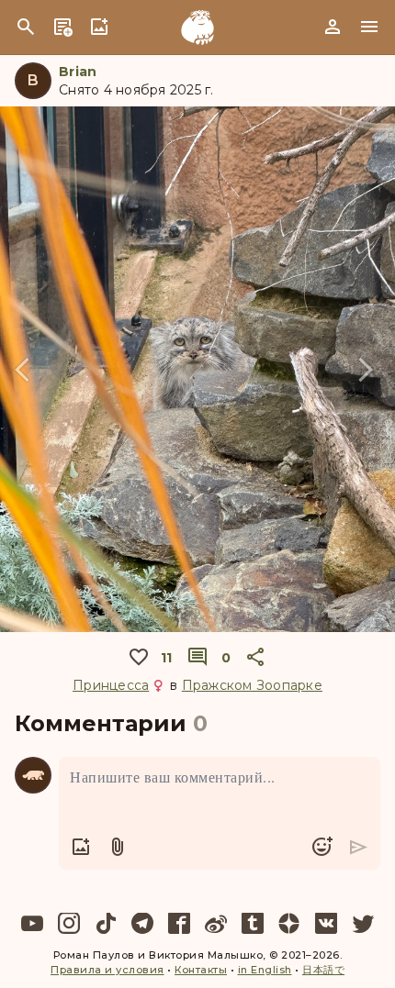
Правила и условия (107, 969)
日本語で (323, 969)
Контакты (201, 969)
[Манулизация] (197, 27)
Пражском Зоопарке (252, 685)
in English (265, 969)
